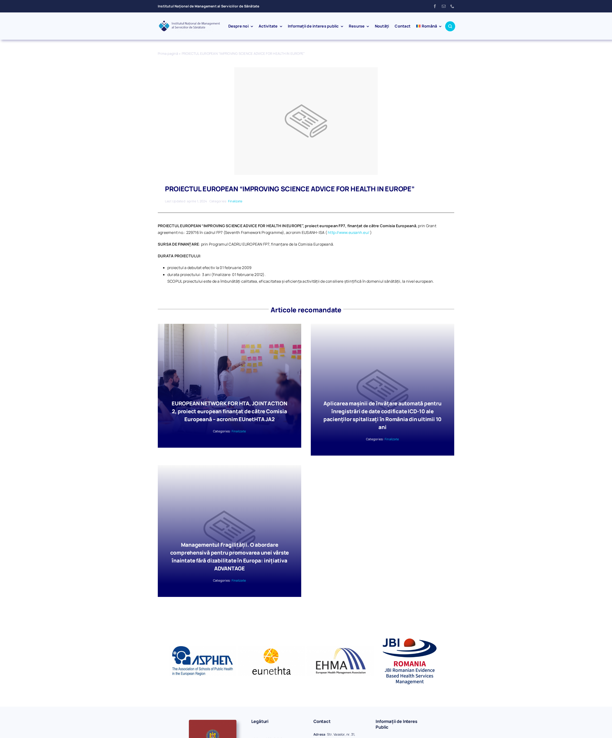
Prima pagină (168, 53)
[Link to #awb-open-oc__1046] (450, 26)
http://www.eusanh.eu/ (348, 232)
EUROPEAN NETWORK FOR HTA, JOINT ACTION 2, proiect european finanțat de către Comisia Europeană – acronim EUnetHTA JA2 (229, 411)
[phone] (452, 6)
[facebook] (435, 6)
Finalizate (235, 201)
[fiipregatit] (212, 721)
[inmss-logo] (189, 22)
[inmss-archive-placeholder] (306, 69)
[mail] (444, 6)
